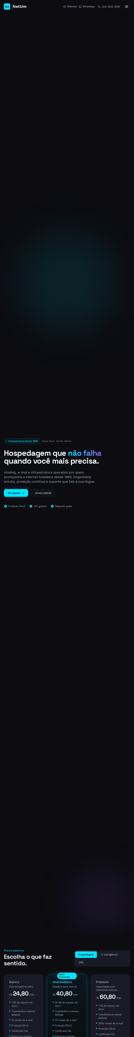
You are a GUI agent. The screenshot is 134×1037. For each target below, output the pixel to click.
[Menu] (126, 6)
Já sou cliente (43, 493)
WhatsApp (89, 6)
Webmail (72, 6)
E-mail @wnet (109, 954)
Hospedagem (86, 954)
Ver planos (14, 493)
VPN (80, 962)
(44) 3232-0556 (111, 6)
